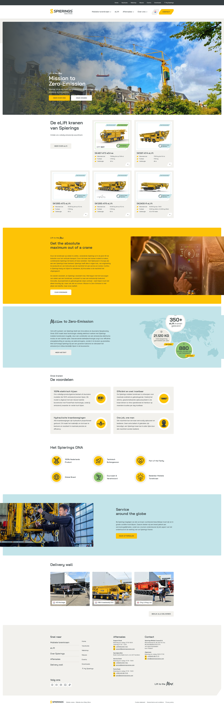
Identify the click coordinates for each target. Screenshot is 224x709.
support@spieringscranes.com (125, 649)
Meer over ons (59, 98)
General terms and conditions (155, 702)
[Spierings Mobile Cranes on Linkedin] (65, 685)
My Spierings (170, 2)
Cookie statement (140, 702)
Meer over (60, 146)
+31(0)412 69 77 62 (122, 663)
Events (149, 2)
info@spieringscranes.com (155, 658)
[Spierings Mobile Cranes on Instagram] (61, 685)
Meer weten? (60, 352)
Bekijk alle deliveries (161, 614)
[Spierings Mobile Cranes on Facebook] (52, 685)
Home (116, 2)
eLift (117, 11)
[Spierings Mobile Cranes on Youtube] (56, 685)
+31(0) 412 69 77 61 (122, 673)
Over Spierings (61, 292)
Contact (166, 12)
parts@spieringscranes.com (124, 675)
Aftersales (127, 11)
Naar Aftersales (126, 536)
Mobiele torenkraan (100, 11)
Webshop (133, 2)
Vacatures (124, 2)
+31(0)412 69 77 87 (122, 646)
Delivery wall (56, 664)
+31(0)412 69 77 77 (153, 656)
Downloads (157, 2)
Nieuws (141, 2)
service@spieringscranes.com (125, 665)
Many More (87, 702)
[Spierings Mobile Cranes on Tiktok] (69, 685)
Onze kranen (81, 98)
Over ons (142, 11)
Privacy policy (170, 702)
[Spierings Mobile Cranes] (61, 11)
